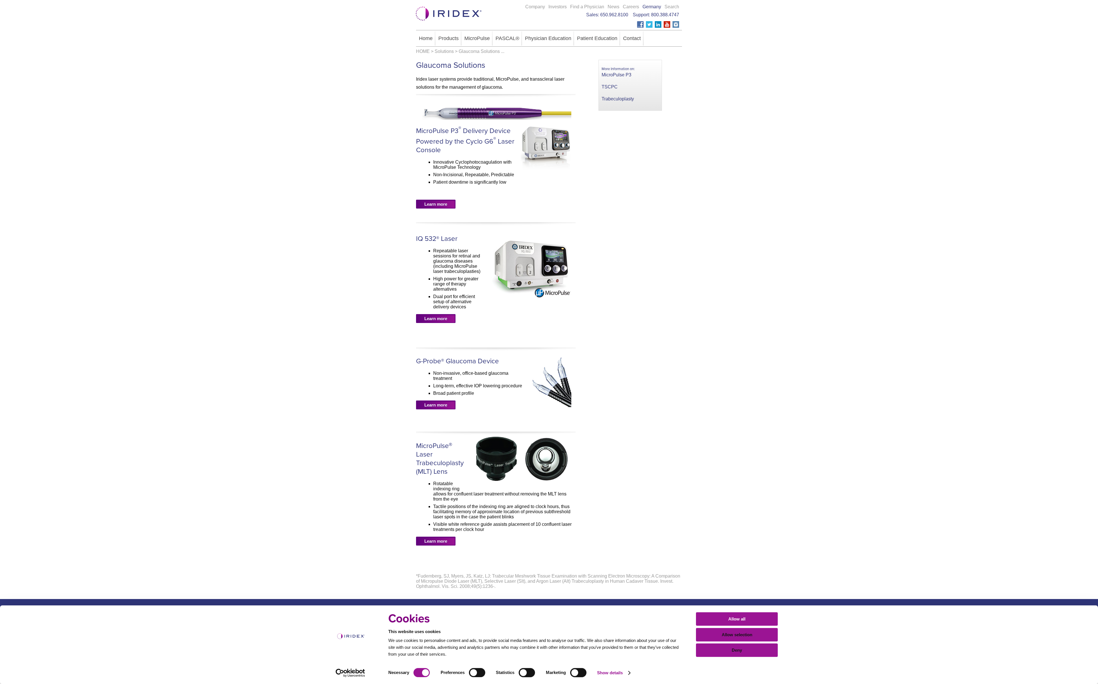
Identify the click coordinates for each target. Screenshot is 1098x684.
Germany (652, 6)
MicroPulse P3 (616, 74)
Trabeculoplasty (618, 98)
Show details (610, 672)
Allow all (736, 618)
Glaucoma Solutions (479, 51)
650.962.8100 (614, 14)
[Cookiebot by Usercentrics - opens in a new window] (350, 673)
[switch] (477, 672)
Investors (557, 6)
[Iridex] (447, 22)
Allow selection (737, 634)
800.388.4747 (665, 14)
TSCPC (610, 86)
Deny (737, 650)
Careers (631, 6)
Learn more (435, 204)
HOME (423, 51)
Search (672, 6)
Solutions (444, 51)
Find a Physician (587, 6)
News (613, 6)
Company (535, 6)
